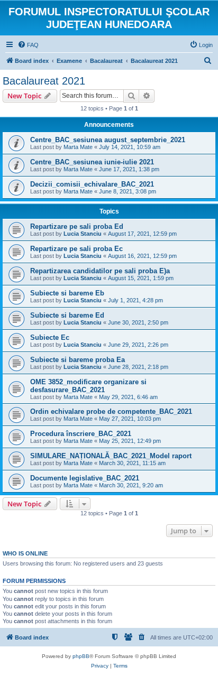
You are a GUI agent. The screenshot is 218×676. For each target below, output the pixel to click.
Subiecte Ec (49, 337)
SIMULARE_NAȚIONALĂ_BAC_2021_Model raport (111, 456)
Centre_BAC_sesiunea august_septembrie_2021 (107, 140)
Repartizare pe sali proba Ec (76, 249)
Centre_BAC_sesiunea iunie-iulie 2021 (92, 162)
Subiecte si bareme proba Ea (77, 360)
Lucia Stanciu (82, 233)
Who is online (25, 553)
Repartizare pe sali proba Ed (76, 226)
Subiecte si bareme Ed (67, 315)
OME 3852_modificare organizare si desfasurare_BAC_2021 (88, 386)
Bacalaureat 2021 (44, 81)
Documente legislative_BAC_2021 (84, 478)
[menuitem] (28, 45)
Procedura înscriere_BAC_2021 (80, 434)
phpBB (80, 656)
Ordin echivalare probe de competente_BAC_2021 (111, 411)
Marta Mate (78, 147)
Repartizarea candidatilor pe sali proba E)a (100, 271)
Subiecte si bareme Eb (67, 293)
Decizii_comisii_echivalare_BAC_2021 (92, 184)
